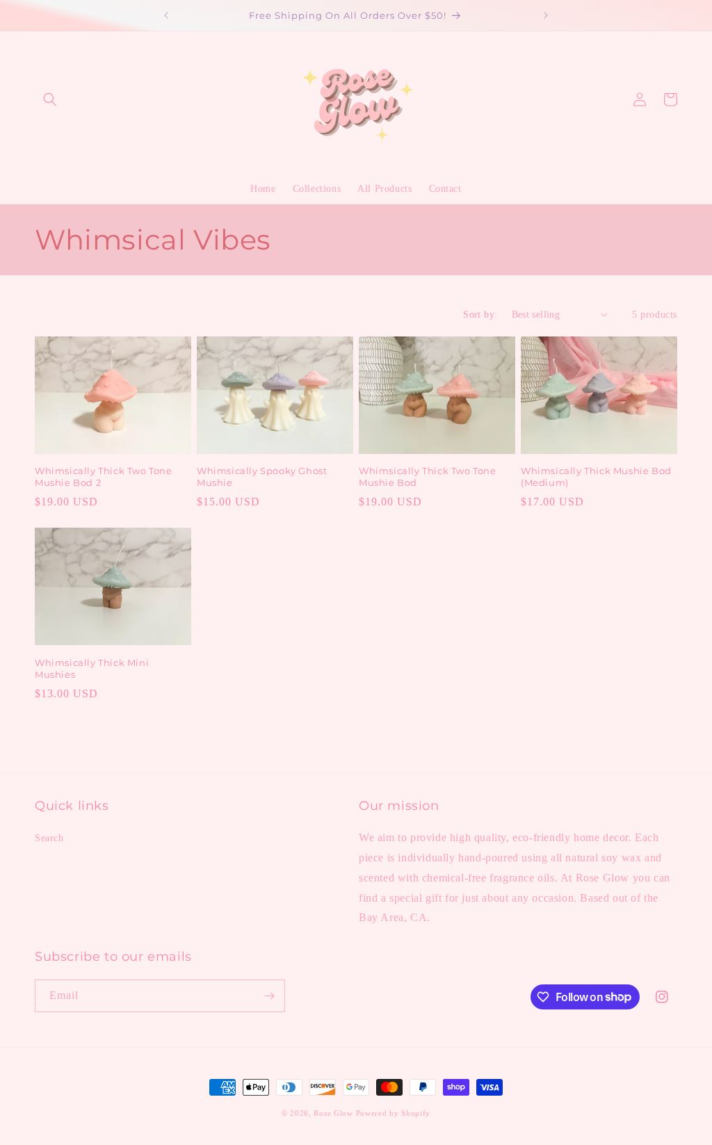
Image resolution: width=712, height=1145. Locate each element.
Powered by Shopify (393, 1113)
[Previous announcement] (166, 15)
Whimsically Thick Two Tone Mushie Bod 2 (103, 476)
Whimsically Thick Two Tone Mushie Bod (427, 476)
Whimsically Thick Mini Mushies (92, 668)
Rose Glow (333, 1113)
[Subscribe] (269, 996)
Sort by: (480, 314)
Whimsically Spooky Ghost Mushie (262, 476)
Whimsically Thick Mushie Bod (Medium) (596, 476)
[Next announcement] (546, 15)
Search (49, 838)
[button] (50, 99)
